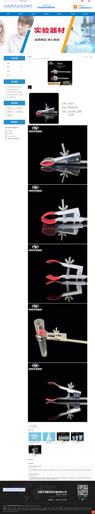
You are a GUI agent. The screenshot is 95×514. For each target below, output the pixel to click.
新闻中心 (59, 14)
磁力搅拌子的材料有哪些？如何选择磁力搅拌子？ (15, 94)
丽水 (15, 511)
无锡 (19, 108)
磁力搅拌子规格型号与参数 (13, 89)
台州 (13, 511)
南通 (62, 509)
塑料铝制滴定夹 (34, 427)
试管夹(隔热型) (34, 425)
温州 (88, 509)
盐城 (70, 509)
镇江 (75, 509)
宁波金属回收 (31, 509)
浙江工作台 (39, 508)
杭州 (84, 509)
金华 (9, 511)
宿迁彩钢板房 (76, 508)
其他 (8, 75)
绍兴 (91, 509)
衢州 (11, 511)
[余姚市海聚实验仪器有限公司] (18, 7)
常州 (58, 509)
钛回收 (13, 509)
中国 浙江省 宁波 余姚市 (61, 499)
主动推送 (36, 509)
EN (90, 1)
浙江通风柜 (19, 508)
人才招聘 (72, 14)
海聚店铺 (9, 508)
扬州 (72, 509)
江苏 (9, 108)
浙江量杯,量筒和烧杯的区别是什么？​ (15, 87)
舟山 (18, 511)
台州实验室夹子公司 (45, 58)
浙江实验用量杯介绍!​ (11, 97)
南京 (51, 509)
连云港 (9, 111)
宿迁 (9, 115)
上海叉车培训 (9, 509)
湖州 (4, 511)
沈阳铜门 (27, 508)
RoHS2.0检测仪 (45, 508)
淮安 (19, 111)
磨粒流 (49, 508)
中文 (84, 1)
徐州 (55, 509)
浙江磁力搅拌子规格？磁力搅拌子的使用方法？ (15, 92)
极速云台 (23, 508)
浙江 (81, 509)
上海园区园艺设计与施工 (68, 508)
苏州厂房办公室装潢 (83, 508)
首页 (8, 14)
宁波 (86, 509)
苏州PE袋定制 (18, 509)
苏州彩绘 (53, 508)
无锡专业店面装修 (59, 508)
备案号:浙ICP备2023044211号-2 (34, 505)
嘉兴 (6, 511)
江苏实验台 (14, 508)
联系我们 (85, 14)
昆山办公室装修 (33, 508)
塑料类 (8, 67)
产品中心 (33, 14)
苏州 (60, 509)
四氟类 (8, 63)
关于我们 (20, 14)
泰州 (77, 509)
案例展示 (46, 14)
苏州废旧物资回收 (24, 509)
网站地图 (40, 509)
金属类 (8, 71)
